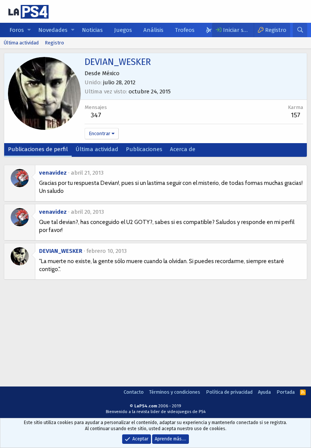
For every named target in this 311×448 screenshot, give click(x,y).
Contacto (134, 392)
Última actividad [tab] (96, 149)
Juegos (123, 30)
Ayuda (264, 392)
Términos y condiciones (174, 392)
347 (96, 115)
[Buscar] (300, 30)
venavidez (53, 172)
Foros (16, 30)
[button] (29, 30)
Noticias (92, 30)
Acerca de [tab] (182, 149)
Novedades (53, 30)
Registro (54, 43)
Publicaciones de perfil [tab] (38, 149)
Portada (285, 392)
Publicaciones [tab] (144, 149)
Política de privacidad (229, 392)
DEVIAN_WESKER (60, 251)
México (110, 73)
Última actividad (21, 43)
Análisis (153, 30)
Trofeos (185, 30)
